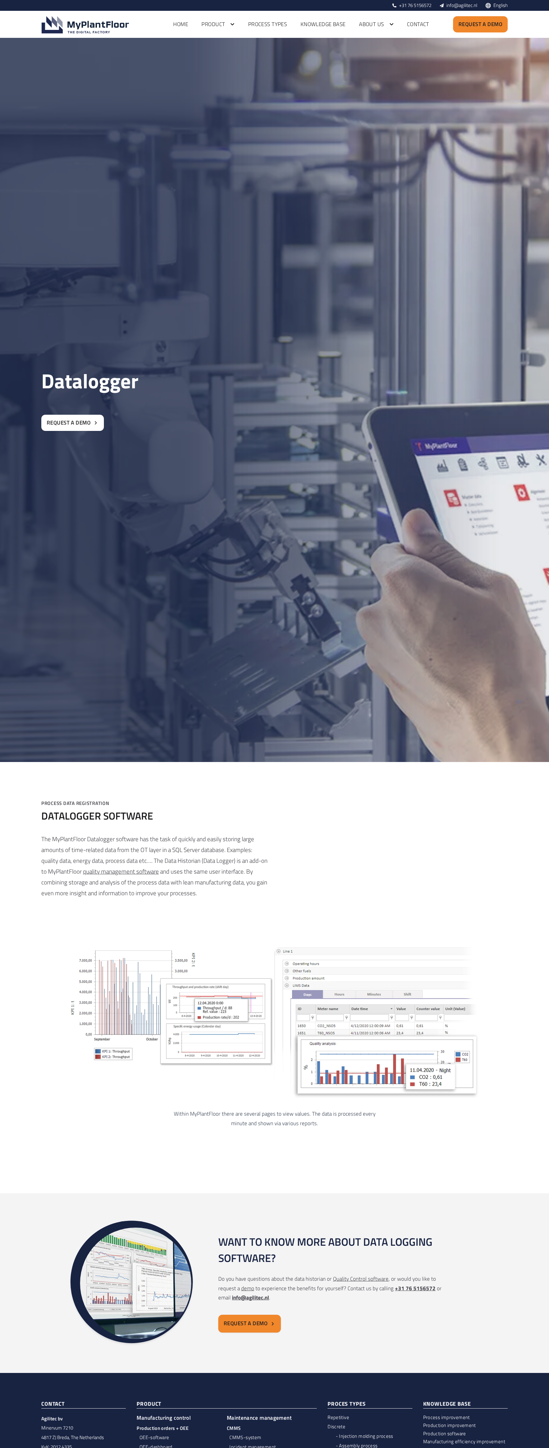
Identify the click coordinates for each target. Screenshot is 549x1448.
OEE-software (154, 1437)
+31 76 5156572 (415, 5)
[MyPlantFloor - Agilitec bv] (85, 24)
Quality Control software (361, 1279)
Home (180, 24)
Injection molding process (366, 1436)
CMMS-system (245, 1437)
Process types (267, 24)
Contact (418, 24)
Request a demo (480, 24)
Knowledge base (323, 24)
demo (247, 1288)
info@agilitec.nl (461, 5)
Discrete (336, 1426)
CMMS (234, 1428)
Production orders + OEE (162, 1428)
